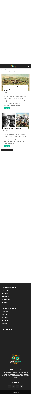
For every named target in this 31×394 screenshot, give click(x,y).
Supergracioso (4, 302)
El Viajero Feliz (4, 290)
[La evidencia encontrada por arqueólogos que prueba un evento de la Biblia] (15, 82)
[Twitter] (17, 386)
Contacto (3, 335)
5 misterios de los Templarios (12, 128)
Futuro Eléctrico (5, 320)
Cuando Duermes (5, 299)
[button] (2, 66)
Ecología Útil (4, 314)
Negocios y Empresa (6, 323)
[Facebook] (9, 386)
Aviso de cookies (5, 332)
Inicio (2, 69)
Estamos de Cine (5, 311)
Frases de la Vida (5, 293)
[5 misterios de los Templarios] (15, 120)
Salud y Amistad (5, 296)
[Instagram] (13, 386)
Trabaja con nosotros (6, 338)
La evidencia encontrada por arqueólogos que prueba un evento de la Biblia (15, 88)
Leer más (7, 108)
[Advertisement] (15, 16)
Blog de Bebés (4, 317)
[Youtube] (21, 386)
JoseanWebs (4, 341)
